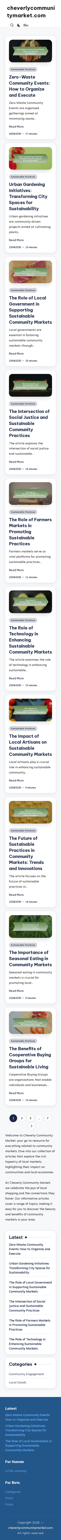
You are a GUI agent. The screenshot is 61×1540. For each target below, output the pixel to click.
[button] (31, 1126)
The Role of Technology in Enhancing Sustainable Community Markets (30, 640)
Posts (9, 1498)
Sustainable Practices (23, 69)
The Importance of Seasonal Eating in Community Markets (30, 958)
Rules (9, 1504)
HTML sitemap (16, 1471)
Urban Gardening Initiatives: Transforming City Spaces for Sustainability (28, 196)
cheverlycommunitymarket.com (31, 12)
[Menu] (25, 25)
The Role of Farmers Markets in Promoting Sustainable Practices (30, 532)
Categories (13, 1492)
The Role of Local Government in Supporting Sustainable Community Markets (30, 310)
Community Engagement (26, 1374)
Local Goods (17, 1382)
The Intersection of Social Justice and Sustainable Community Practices (29, 423)
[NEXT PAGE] (31, 1126)
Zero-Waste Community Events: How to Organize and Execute (29, 1249)
